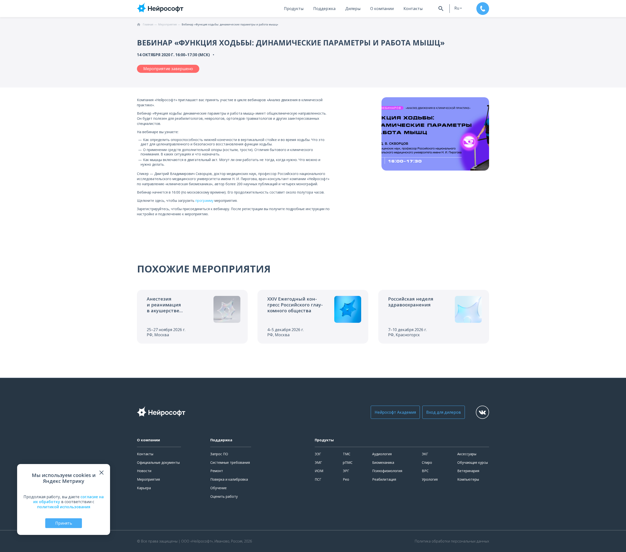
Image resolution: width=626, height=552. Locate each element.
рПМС (348, 462)
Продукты (293, 8)
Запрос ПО (219, 454)
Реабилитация (384, 479)
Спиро (427, 462)
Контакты (413, 8)
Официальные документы (158, 462)
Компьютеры (468, 479)
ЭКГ (425, 454)
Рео (346, 479)
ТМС (346, 454)
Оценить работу (224, 496)
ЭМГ (318, 462)
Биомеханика (383, 462)
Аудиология (382, 454)
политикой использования (63, 506)
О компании (382, 8)
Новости (144, 470)
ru (456, 8)
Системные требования (230, 462)
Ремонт (216, 470)
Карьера (144, 488)
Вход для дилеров (443, 412)
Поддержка (324, 8)
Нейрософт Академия (395, 412)
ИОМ (319, 470)
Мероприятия (148, 479)
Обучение (218, 488)
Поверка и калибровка (229, 479)
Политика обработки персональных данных (452, 541)
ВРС (425, 470)
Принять (63, 523)
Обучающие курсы (472, 462)
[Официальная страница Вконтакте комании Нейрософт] (482, 412)
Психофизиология (387, 470)
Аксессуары (466, 454)
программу (204, 200)
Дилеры (352, 8)
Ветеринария (468, 470)
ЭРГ (346, 470)
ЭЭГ (318, 454)
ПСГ (318, 479)
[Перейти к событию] (192, 317)
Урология (430, 479)
